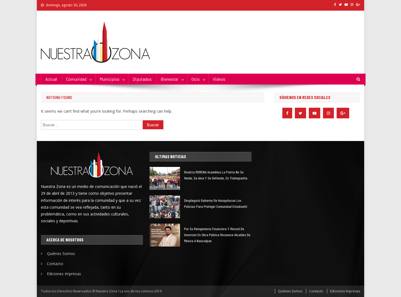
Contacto (55, 263)
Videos (219, 79)
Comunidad (76, 79)
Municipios (109, 79)
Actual (51, 79)
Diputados (142, 79)
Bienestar (169, 79)
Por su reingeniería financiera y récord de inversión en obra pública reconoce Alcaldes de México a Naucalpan (217, 234)
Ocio (195, 79)
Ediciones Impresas (64, 273)
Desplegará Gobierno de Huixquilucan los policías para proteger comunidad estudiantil (215, 203)
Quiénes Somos (61, 253)
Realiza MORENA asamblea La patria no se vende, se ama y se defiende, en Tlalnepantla (215, 175)
